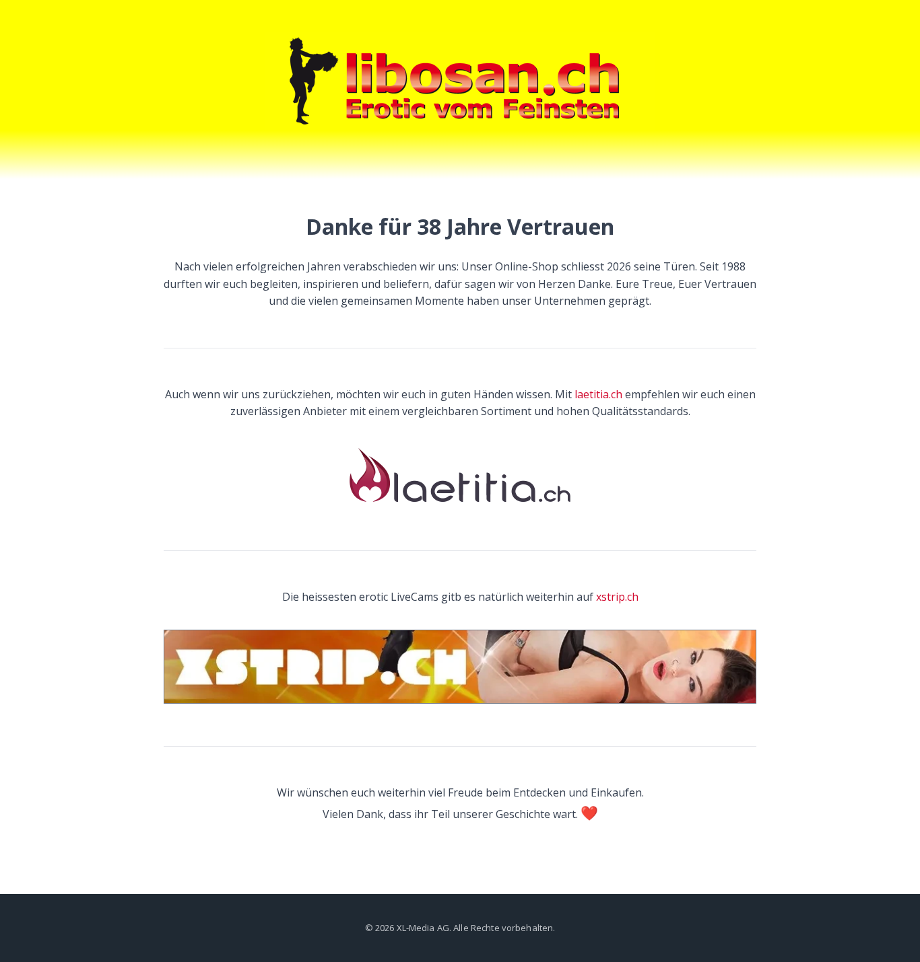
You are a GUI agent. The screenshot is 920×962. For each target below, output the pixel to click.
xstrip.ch (617, 596)
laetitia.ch (598, 394)
